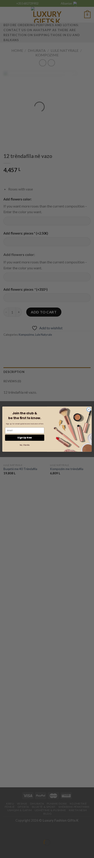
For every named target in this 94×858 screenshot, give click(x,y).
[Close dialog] (89, 409)
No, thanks (24, 445)
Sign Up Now (24, 437)
